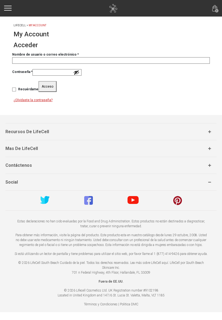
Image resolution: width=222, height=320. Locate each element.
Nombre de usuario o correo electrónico (45, 54)
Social (11, 182)
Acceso (47, 86)
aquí (165, 263)
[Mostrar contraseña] (76, 72)
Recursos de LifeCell (27, 131)
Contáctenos (18, 165)
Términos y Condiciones (100, 304)
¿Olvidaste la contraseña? (33, 100)
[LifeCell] (113, 8)
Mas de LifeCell (21, 148)
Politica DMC (129, 304)
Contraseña (22, 72)
